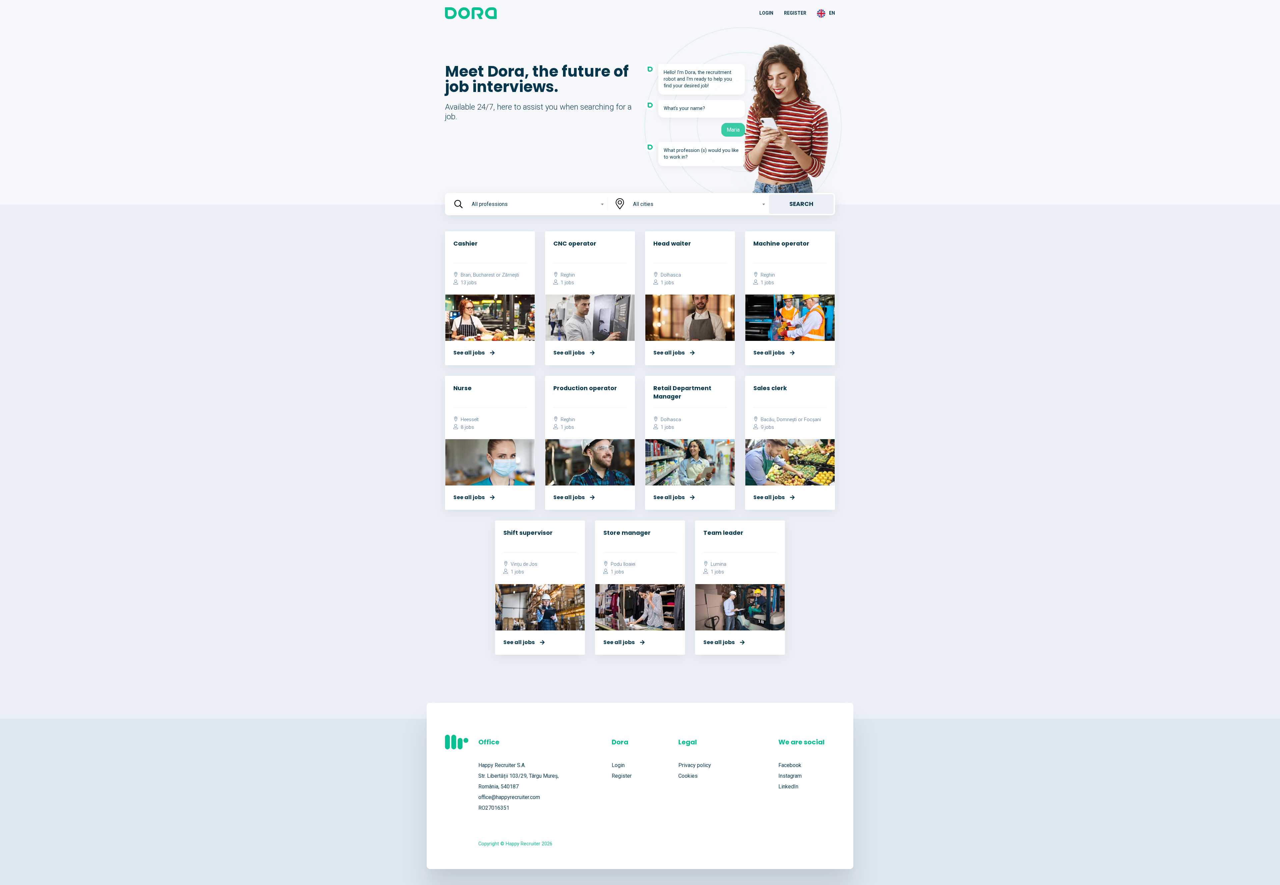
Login (766, 13)
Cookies (688, 776)
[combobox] (537, 204)
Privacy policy (694, 765)
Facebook (789, 765)
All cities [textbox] (643, 204)
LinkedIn (788, 786)
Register (795, 13)
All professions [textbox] (490, 204)
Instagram (790, 776)
